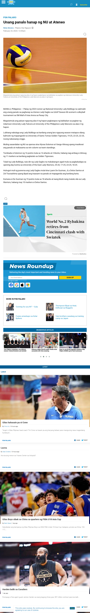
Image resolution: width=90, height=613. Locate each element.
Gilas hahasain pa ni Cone (15, 422)
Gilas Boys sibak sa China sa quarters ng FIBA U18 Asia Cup (31, 519)
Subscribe (83, 5)
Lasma (4, 448)
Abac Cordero (7, 451)
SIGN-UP (70, 278)
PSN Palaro (9, 17)
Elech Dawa (7, 523)
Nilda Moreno (8, 28)
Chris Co (6, 426)
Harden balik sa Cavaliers (14, 589)
